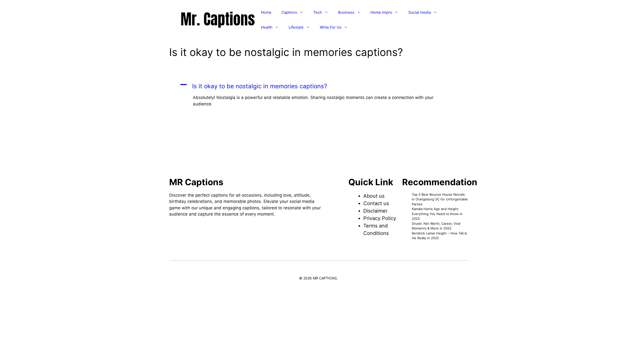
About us (373, 196)
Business (346, 12)
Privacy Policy (379, 218)
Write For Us (330, 27)
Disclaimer (375, 211)
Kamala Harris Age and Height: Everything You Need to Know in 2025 (437, 214)
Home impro (381, 12)
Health (266, 27)
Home (266, 12)
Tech (317, 12)
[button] (318, 86)
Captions (289, 12)
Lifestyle (296, 27)
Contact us (376, 203)
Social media (419, 12)
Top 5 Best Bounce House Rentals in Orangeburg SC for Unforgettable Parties (440, 199)
